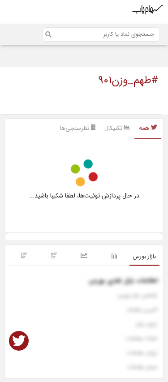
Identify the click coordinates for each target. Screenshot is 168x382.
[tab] (144, 257)
